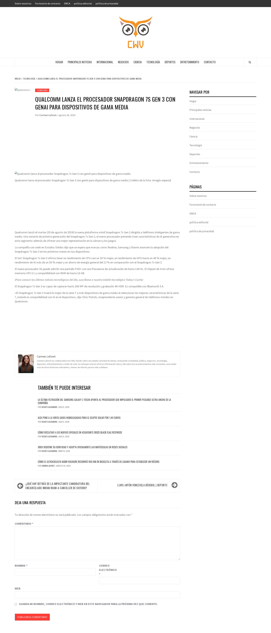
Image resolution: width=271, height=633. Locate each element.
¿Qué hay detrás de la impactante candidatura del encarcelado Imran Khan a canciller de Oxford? (58, 486)
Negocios (123, 62)
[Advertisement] (97, 148)
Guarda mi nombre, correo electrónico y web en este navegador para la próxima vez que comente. (88, 604)
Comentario (24, 523)
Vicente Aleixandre (50, 407)
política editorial (83, 3)
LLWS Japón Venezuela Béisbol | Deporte (142, 485)
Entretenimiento (189, 62)
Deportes (170, 62)
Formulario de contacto (47, 3)
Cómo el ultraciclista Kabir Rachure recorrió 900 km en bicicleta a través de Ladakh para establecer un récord (98, 462)
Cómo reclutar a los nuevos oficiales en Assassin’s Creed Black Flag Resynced (80, 432)
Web (17, 588)
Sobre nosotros (23, 3)
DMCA (67, 3)
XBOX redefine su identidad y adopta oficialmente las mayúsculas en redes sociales (82, 447)
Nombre (21, 565)
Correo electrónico (107, 570)
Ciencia (137, 62)
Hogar (59, 62)
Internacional (105, 62)
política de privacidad (107, 3)
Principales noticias (80, 62)
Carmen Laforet (48, 115)
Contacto (210, 62)
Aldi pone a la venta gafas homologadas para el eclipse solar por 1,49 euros (79, 418)
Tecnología (153, 62)
